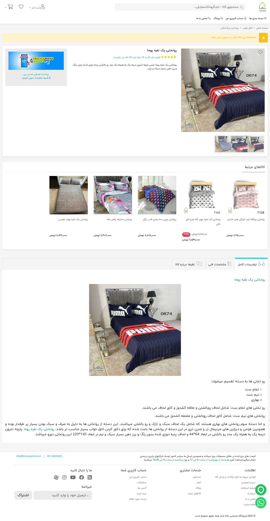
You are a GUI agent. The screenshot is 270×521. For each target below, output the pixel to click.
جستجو (197, 477)
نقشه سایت (249, 504)
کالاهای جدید (194, 493)
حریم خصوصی (248, 482)
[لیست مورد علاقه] (21, 7)
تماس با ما (202, 18)
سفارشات (141, 482)
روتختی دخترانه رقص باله (119, 219)
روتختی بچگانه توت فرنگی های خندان (246, 219)
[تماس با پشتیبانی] (260, 502)
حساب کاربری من (235, 18)
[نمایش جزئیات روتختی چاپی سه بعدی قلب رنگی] (157, 195)
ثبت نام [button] (36, 8)
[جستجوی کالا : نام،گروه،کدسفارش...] (241, 6)
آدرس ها (142, 488)
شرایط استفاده (248, 488)
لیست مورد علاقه (137, 499)
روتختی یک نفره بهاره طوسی (73, 219)
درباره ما (251, 493)
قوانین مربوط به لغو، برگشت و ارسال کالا (235, 477)
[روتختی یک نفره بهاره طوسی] (68, 195)
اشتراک (23, 495)
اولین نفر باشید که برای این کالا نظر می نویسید (136, 57)
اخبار (199, 482)
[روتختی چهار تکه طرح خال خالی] (201, 195)
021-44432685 (54, 456)
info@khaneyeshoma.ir (28, 456)
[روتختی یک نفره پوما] (223, 90)
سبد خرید (141, 493)
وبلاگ (217, 18)
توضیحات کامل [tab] (247, 265)
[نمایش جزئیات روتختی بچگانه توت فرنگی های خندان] (245, 195)
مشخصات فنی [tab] (217, 265)
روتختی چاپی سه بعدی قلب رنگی (159, 219)
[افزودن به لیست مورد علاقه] (260, 52)
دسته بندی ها (256, 18)
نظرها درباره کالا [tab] (185, 265)
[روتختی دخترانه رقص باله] (113, 195)
